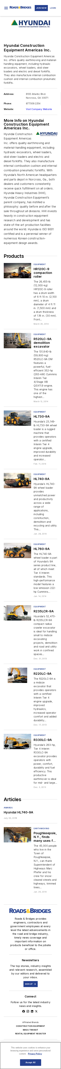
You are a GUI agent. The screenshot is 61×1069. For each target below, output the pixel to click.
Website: (9, 109)
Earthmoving (41, 828)
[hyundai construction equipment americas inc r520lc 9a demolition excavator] (17, 340)
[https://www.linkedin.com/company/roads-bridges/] (32, 1011)
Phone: (8, 103)
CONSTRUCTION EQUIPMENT (30, 1026)
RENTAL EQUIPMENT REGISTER (30, 1033)
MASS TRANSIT (30, 1030)
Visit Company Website (39, 109)
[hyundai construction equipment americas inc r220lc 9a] (17, 675)
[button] (6, 8)
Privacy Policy (35, 1054)
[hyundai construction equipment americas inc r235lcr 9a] (17, 613)
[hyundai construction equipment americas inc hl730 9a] (17, 418)
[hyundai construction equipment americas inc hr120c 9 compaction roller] (17, 270)
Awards (8, 807)
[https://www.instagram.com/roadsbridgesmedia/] (27, 1011)
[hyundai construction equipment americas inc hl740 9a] (17, 480)
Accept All (30, 1062)
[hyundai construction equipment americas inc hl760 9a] (17, 550)
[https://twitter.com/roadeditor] (36, 1011)
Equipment (40, 264)
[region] (30, 1055)
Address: (9, 94)
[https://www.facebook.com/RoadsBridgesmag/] (23, 1011)
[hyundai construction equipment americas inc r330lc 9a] (17, 741)
